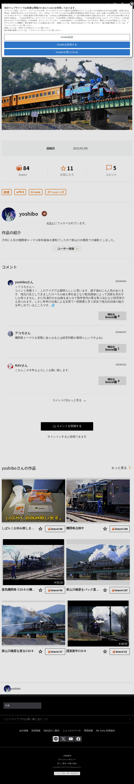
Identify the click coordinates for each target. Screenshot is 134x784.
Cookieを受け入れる (67, 52)
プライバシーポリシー (39, 30)
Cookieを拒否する (67, 44)
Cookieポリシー (31, 28)
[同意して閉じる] (131, 4)
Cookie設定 (67, 37)
